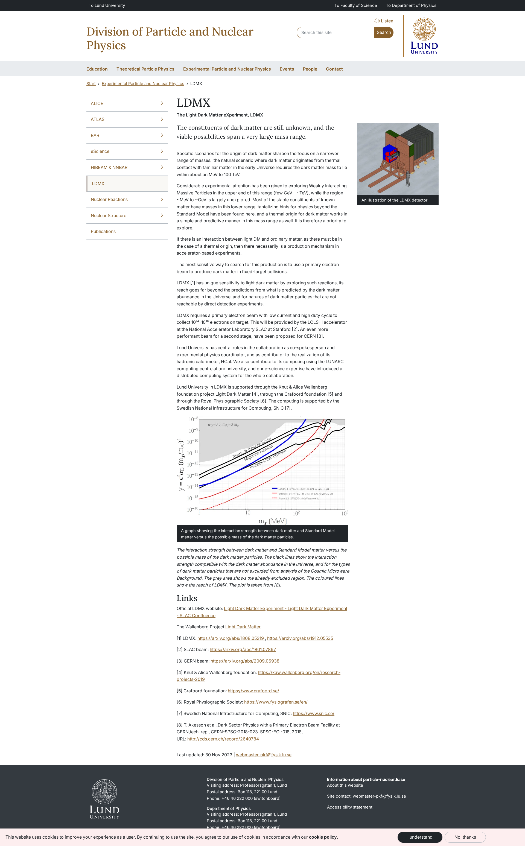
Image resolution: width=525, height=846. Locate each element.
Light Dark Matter (243, 626)
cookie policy (323, 837)
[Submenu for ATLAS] (162, 119)
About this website (345, 785)
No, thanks (465, 837)
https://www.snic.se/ (313, 713)
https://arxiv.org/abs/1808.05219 (231, 638)
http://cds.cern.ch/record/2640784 (223, 739)
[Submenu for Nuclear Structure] (162, 216)
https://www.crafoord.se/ (253, 690)
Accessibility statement (349, 807)
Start (91, 83)
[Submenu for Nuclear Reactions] (162, 200)
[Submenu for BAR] (162, 136)
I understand (420, 837)
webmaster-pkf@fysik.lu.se (263, 754)
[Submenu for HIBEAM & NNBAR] (162, 168)
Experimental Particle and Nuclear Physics (143, 83)
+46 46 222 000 (237, 798)
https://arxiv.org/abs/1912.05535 (300, 638)
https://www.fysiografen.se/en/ (276, 702)
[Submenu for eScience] (162, 151)
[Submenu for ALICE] (162, 104)
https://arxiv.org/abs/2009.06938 (245, 661)
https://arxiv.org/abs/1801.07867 (243, 649)
